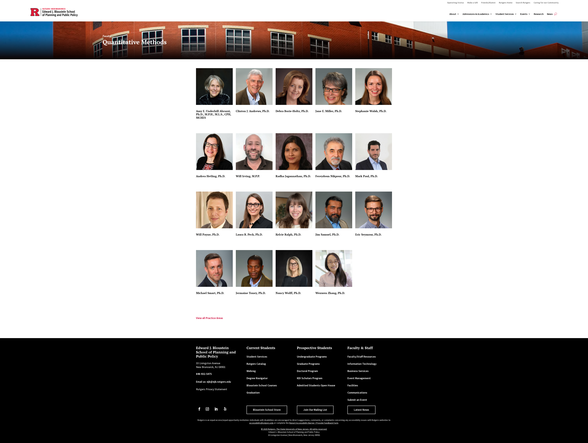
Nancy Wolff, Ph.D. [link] (288, 293)
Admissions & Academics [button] (476, 14)
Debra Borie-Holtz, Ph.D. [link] (292, 111)
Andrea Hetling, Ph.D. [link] (210, 176)
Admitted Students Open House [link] (316, 385)
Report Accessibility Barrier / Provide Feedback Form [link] (313, 423)
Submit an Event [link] (357, 400)
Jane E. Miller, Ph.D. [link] (328, 111)
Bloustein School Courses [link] (262, 385)
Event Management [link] (359, 378)
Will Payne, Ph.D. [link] (207, 234)
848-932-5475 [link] (204, 374)
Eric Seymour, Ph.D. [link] (368, 234)
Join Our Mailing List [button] (315, 409)
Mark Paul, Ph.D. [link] (366, 176)
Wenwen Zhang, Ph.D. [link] (330, 293)
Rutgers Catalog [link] (256, 364)
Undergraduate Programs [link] (312, 356)
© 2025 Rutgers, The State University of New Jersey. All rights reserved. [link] (294, 429)
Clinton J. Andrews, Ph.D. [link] (253, 111)
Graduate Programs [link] (308, 364)
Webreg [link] (251, 371)
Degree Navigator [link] (257, 378)
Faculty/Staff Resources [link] (361, 356)
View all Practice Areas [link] (209, 318)
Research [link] (539, 14)
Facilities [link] (352, 385)
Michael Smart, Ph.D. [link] (210, 293)
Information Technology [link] (362, 364)
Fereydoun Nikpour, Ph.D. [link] (332, 176)
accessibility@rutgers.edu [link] (261, 423)
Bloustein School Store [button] (267, 409)
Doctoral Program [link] (307, 371)
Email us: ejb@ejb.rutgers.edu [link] (213, 381)
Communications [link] (357, 392)
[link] (214, 86)
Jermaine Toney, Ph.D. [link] (251, 293)
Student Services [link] (505, 14)
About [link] (452, 14)
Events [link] (523, 14)
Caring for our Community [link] (546, 3)
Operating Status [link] (455, 3)
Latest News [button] (361, 409)
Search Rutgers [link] (523, 3)
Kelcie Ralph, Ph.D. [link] (288, 234)
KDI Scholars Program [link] (309, 378)
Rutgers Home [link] (505, 3)
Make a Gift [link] (472, 3)
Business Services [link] (358, 371)
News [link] (550, 14)
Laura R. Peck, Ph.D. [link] (249, 234)
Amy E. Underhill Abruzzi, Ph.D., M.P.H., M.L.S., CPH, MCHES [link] (213, 114)
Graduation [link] (253, 392)
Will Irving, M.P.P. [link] (248, 176)
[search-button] (555, 14)
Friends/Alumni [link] (488, 3)
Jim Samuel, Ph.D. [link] (327, 234)
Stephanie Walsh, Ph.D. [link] (370, 111)
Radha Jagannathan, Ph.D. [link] (293, 176)
